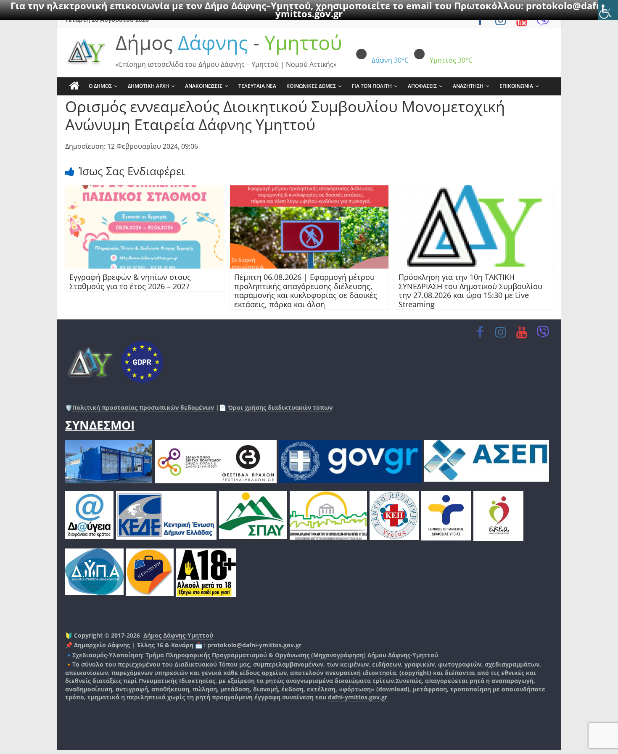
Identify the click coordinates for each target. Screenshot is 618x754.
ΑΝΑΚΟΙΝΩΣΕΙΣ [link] (203, 86)
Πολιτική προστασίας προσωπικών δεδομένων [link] (143, 407)
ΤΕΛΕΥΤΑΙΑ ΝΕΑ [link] (257, 86)
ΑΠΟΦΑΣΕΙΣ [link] (422, 86)
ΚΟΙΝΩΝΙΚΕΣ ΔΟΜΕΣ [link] (311, 86)
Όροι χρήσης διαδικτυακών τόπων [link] (279, 407)
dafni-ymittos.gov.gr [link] (357, 697)
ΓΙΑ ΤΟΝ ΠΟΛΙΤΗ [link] (372, 86)
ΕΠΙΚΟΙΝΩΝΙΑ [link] (516, 86)
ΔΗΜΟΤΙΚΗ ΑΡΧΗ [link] (148, 86)
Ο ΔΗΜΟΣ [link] (100, 86)
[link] (608, 10)
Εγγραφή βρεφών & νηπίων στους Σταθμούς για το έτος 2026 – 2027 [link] (130, 281)
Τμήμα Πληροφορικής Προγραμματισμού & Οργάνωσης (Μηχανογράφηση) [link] (255, 655)
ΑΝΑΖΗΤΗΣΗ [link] (468, 86)
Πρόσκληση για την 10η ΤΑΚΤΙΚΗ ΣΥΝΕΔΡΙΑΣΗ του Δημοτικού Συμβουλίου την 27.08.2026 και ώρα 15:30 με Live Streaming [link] (470, 290)
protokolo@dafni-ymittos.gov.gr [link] (254, 645)
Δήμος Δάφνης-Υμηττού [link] (178, 635)
